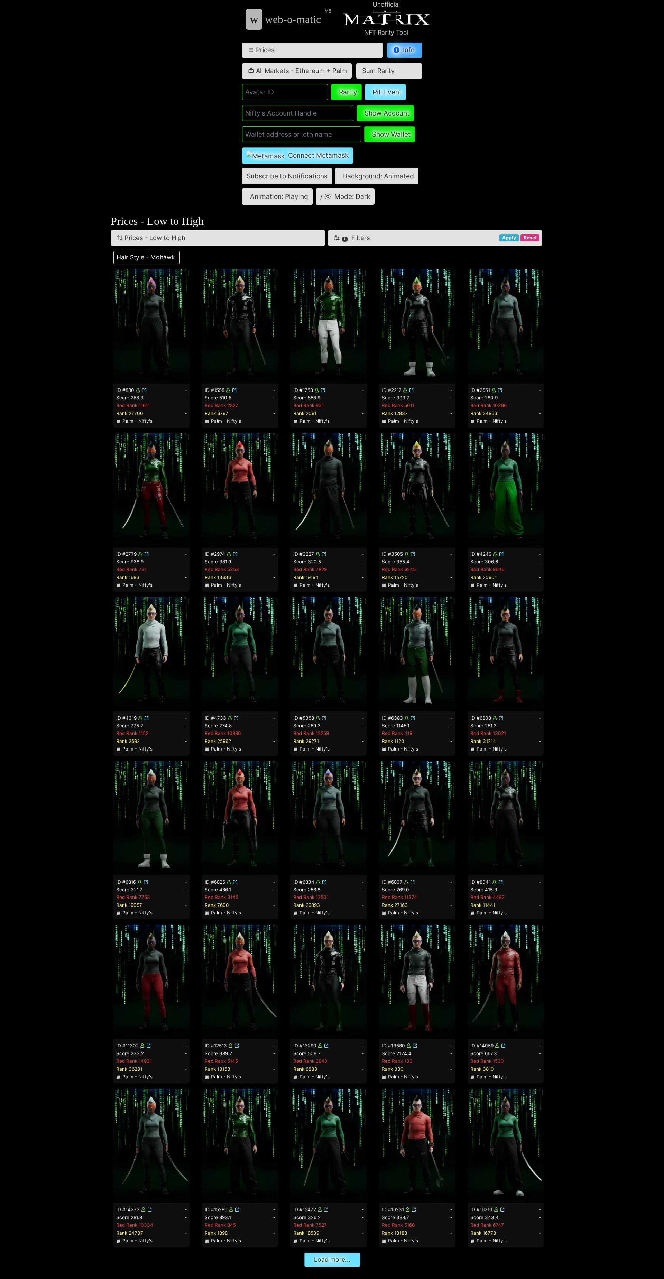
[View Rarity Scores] (151, 325)
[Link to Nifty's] (144, 390)
